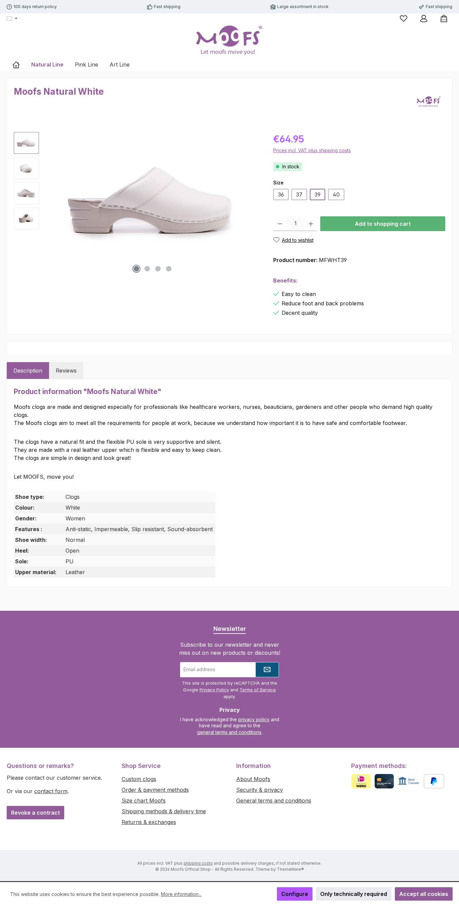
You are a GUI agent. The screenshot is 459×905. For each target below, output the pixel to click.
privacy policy (253, 719)
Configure (294, 894)
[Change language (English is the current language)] (12, 19)
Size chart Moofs (144, 800)
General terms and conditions (273, 800)
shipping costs (198, 863)
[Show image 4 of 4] (168, 268)
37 (299, 194)
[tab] (28, 370)
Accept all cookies (423, 894)
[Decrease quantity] (280, 223)
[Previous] (51, 204)
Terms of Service (258, 689)
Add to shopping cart (383, 223)
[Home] (16, 64)
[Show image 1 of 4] (136, 268)
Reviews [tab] (66, 370)
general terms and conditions (229, 732)
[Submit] (267, 669)
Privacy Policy (214, 689)
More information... (181, 894)
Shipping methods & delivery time (164, 811)
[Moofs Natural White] (152, 204)
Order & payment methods (155, 789)
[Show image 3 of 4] (158, 268)
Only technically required (353, 894)
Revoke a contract (35, 812)
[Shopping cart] (443, 18)
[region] (136, 204)
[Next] (255, 204)
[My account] (423, 18)
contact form (51, 791)
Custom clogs (139, 779)
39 (318, 194)
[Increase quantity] (311, 223)
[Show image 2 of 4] (147, 268)
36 (281, 194)
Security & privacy (259, 789)
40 (336, 194)
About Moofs (253, 779)
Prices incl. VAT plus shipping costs (312, 150)
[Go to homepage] (229, 40)
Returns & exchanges (149, 822)
